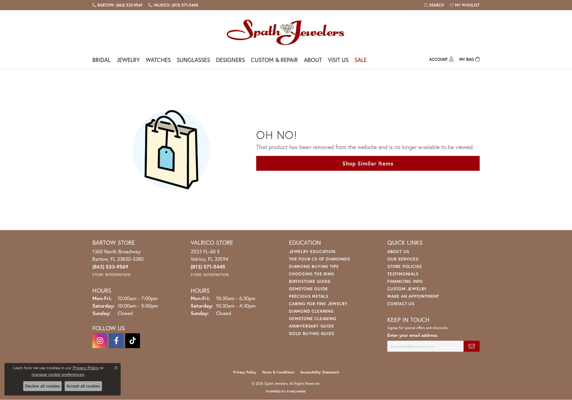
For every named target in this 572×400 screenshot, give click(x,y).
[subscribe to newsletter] (472, 346)
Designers (230, 59)
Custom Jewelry (407, 289)
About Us (398, 251)
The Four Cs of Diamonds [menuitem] (319, 259)
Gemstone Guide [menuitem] (308, 289)
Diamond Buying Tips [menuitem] (314, 266)
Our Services (403, 259)
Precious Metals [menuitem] (308, 296)
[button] (434, 5)
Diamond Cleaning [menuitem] (311, 311)
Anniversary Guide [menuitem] (311, 326)
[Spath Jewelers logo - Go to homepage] (286, 32)
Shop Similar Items (367, 163)
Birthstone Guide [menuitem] (310, 281)
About (313, 59)
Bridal (101, 59)
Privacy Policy (244, 372)
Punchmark (296, 391)
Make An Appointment (413, 296)
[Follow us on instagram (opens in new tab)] (99, 340)
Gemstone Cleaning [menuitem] (312, 318)
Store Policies (404, 266)
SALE (361, 59)
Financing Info (405, 281)
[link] (117, 5)
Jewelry (128, 59)
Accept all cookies (83, 386)
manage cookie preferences (58, 374)
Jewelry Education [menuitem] (312, 251)
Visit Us (338, 59)
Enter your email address (412, 335)
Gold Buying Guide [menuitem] (312, 333)
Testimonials (403, 274)
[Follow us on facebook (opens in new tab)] (116, 340)
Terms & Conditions (278, 372)
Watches (158, 59)
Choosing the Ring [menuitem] (311, 274)
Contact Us (400, 303)
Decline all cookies (42, 386)
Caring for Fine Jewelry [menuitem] (318, 303)
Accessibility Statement (319, 372)
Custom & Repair (274, 59)
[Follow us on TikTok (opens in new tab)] (132, 340)
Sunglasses (193, 59)
